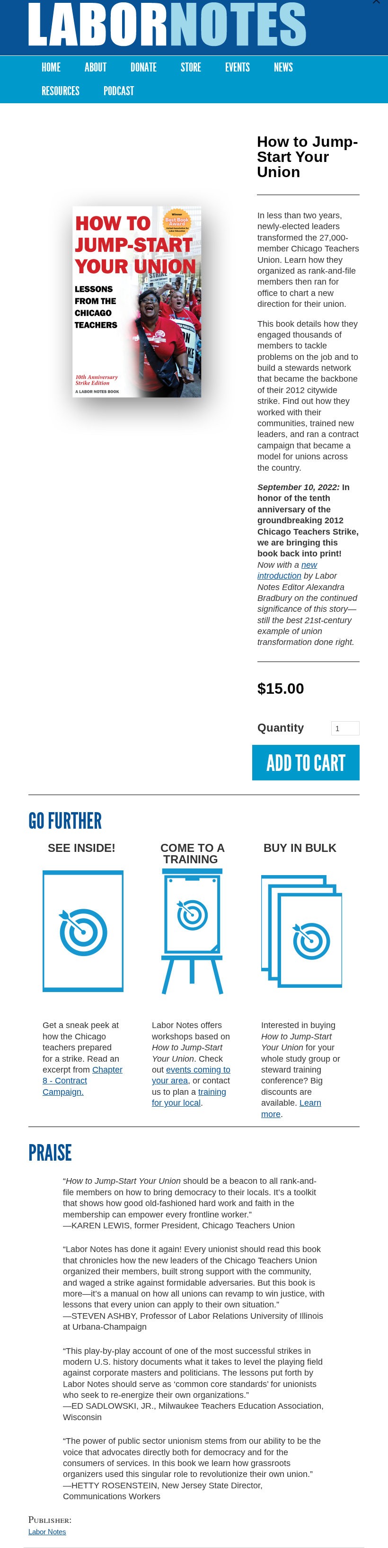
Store (191, 67)
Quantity (270, 727)
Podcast (119, 91)
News (283, 67)
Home (51, 67)
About (95, 67)
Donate (144, 67)
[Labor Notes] (167, 24)
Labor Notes (47, 1532)
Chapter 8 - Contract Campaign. (83, 1081)
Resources (60, 91)
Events (237, 67)
